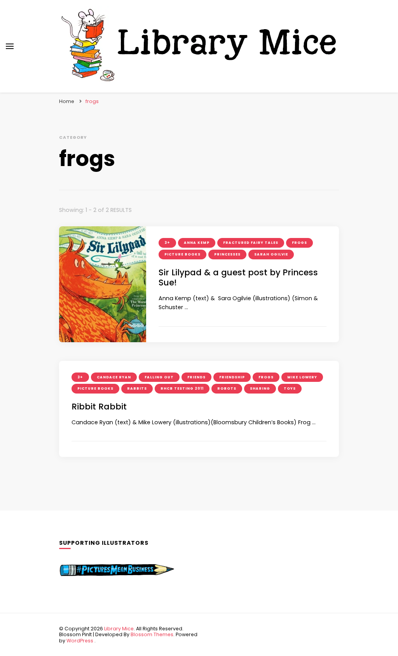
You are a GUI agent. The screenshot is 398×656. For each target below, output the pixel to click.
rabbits (137, 388)
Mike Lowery (302, 377)
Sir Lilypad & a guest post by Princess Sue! (238, 278)
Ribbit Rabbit (99, 406)
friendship (232, 377)
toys (290, 388)
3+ (167, 242)
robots (226, 388)
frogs (299, 242)
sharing (260, 388)
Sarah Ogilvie (271, 254)
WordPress (79, 640)
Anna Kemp (196, 242)
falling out (159, 377)
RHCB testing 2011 (182, 388)
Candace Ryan (114, 377)
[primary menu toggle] (10, 46)
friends (196, 377)
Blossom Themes (152, 634)
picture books (182, 254)
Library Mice (119, 628)
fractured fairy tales (250, 242)
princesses (227, 254)
